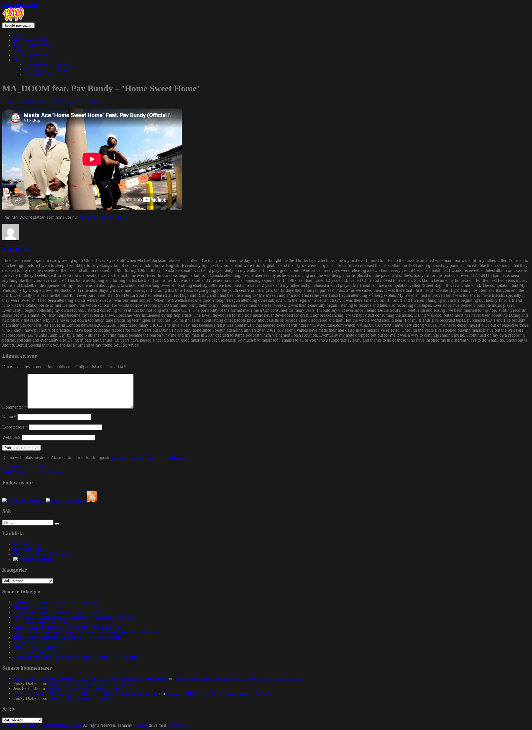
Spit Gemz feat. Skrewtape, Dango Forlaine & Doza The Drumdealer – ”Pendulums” (87, 632)
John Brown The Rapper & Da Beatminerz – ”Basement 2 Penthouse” (75, 617)
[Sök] (57, 524)
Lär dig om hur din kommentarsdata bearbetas (150, 457)
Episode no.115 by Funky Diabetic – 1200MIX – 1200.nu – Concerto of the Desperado (90, 678)
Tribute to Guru (38, 75)
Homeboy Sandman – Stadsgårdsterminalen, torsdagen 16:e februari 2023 (238, 678)
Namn (9, 416)
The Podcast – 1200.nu (33, 40)
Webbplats (11, 437)
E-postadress (15, 427)
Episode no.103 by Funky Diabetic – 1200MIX (89, 683)
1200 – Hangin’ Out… (33, 45)
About (18, 50)
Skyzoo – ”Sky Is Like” (34, 647)
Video (96, 102)
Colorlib (140, 725)
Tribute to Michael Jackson (47, 70)
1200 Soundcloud (28, 549)
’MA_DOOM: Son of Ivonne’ (103, 217)
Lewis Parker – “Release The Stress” (80, 698)
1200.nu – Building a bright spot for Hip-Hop (42, 725)
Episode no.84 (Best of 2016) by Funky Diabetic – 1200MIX (219, 693)
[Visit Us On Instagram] (24, 500)
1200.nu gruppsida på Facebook (41, 554)
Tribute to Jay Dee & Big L (48, 65)
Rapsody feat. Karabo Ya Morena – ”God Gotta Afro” (60, 612)
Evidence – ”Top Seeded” (36, 652)
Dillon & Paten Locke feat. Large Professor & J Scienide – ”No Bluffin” (76, 657)
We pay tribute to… (30, 60)
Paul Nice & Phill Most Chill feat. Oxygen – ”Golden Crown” (67, 627)
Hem (17, 35)
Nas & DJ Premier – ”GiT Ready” (43, 622)
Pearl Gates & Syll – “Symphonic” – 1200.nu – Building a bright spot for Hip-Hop (85, 693)
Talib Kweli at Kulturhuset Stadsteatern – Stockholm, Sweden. (68, 637)
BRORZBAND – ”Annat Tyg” (41, 642)
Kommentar (14, 407)
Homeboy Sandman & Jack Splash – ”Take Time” (57, 602)
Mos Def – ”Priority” (31, 607)
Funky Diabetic (76, 102)
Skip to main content (20, 4)
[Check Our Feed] (92, 500)
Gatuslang (44, 559)
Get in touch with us (31, 55)
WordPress (176, 725)
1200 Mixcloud (26, 544)
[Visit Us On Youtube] (66, 500)
